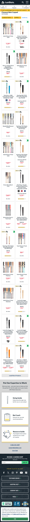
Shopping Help (14, 484)
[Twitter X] (8, 473)
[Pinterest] (17, 473)
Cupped (16, 17)
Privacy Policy (6, 514)
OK (15, 519)
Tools (14, 496)
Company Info (14, 490)
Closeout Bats (6, 17)
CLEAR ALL (25, 17)
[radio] (20, 41)
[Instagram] (13, 473)
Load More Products (15, 375)
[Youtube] (21, 473)
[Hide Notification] (28, 10)
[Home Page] (8, 2)
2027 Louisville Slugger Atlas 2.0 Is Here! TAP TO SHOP (14, 10)
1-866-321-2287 (15, 445)
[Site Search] (22, 2)
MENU (27, 3)
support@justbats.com (15, 447)
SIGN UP (25, 462)
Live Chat (15, 450)
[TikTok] (26, 473)
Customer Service (14, 478)
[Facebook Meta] (4, 473)
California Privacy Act (19, 514)
